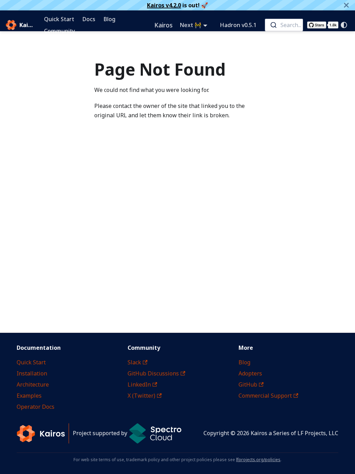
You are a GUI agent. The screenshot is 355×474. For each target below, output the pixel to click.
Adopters (250, 373)
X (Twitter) (141, 395)
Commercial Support (265, 395)
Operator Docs (35, 406)
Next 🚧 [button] (190, 25)
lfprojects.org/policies (258, 460)
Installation (32, 373)
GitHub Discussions (153, 373)
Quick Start (59, 19)
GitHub (248, 384)
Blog (109, 19)
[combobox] (284, 25)
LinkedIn (139, 384)
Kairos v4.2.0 (164, 5)
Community (59, 31)
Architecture (33, 384)
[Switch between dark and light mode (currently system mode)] (343, 25)
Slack (134, 362)
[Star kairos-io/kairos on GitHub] (322, 25)
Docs (89, 19)
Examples (29, 395)
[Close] (346, 5)
